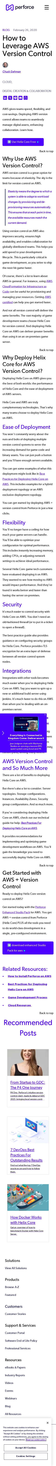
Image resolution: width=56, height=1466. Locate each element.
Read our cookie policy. (36, 1439)
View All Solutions (16, 1268)
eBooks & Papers (15, 1367)
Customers (13, 1306)
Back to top (47, 151)
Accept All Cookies (25, 1448)
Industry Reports (15, 1375)
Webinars (11, 1398)
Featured (10, 1295)
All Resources (13, 1414)
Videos (9, 1383)
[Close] (47, 1422)
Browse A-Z (12, 1287)
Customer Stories (15, 1314)
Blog (8, 1406)
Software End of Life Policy (21, 1340)
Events (9, 1390)
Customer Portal (15, 1333)
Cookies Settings (25, 1456)
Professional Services (17, 1348)
